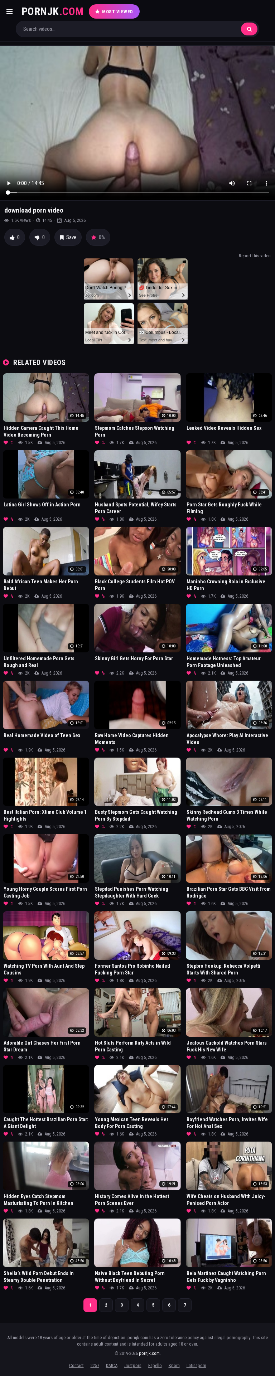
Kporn (174, 1365)
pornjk (52, 11)
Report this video (255, 255)
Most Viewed (117, 11)
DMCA (111, 1365)
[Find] (249, 29)
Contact (76, 1365)
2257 (95, 1365)
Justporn (132, 1365)
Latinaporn (196, 1365)
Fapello (155, 1365)
